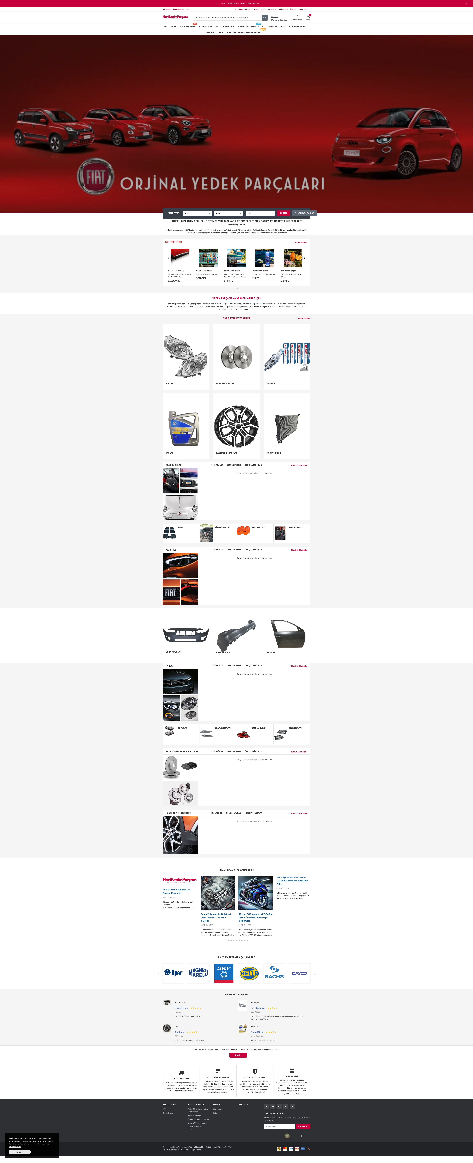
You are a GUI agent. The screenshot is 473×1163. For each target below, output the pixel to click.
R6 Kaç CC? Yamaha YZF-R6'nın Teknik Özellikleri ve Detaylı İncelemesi (255, 917)
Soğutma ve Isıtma (297, 26)
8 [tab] (244, 940)
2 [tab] (237, 288)
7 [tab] (242, 940)
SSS (164, 1109)
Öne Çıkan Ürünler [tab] (253, 465)
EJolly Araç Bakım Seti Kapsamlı (207, 274)
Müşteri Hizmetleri (268, 9)
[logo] (175, 17)
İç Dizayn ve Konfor (214, 32)
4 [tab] (233, 940)
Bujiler (271, 383)
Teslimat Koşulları (195, 1115)
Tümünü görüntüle (299, 465)
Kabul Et (20, 1152)
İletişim (293, 9)
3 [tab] (183, 803)
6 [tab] (239, 940)
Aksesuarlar (170, 26)
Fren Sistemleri (205, 26)
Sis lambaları (295, 728)
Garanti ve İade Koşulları (198, 1123)
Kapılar (271, 652)
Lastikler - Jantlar (226, 453)
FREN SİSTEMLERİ (225, 383)
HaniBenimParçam (176, 271)
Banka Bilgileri (168, 1113)
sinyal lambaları (223, 728)
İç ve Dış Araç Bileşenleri (273, 26)
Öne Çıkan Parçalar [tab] (253, 813)
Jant (177, 1027)
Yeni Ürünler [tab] (217, 465)
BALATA (183, 1003)
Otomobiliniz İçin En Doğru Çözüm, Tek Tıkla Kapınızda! (240, 3)
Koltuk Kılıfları (296, 527)
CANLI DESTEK (238, 1056)
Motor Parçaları (187, 26)
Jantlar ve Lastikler (178, 813)
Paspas (181, 527)
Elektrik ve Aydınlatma (248, 26)
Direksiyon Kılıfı (222, 527)
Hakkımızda (283, 9)
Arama (283, 213)
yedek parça (173, 213)
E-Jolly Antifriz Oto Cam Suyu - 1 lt (263, 274)
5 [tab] (236, 940)
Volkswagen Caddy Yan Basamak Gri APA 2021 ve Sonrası (179, 275)
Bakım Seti (254, 1027)
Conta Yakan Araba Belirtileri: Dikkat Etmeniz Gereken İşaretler (216, 917)
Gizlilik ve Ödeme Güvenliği (195, 1127)
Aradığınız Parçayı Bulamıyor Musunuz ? (245, 32)
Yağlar (169, 453)
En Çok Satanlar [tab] (234, 465)
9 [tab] (247, 940)
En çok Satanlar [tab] (233, 813)
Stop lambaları (259, 728)
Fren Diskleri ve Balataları (182, 751)
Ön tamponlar (173, 651)
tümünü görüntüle (300, 242)
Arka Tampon (223, 652)
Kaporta (171, 550)
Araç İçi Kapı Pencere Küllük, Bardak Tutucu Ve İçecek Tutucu (235, 275)
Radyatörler (274, 453)
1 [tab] (235, 288)
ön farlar (182, 728)
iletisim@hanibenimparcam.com (175, 9)
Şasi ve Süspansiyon (225, 26)
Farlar (169, 383)
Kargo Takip (303, 9)
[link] (180, 258)
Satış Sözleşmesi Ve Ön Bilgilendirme (198, 1110)
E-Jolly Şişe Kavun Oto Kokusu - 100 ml (291, 275)
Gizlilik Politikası (15, 1146)
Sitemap (197, 1149)
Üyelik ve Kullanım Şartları (198, 1119)
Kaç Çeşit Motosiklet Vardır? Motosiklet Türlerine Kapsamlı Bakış (292, 880)
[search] (265, 18)
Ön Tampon (255, 1003)
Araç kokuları (258, 527)
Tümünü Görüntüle (303, 318)
